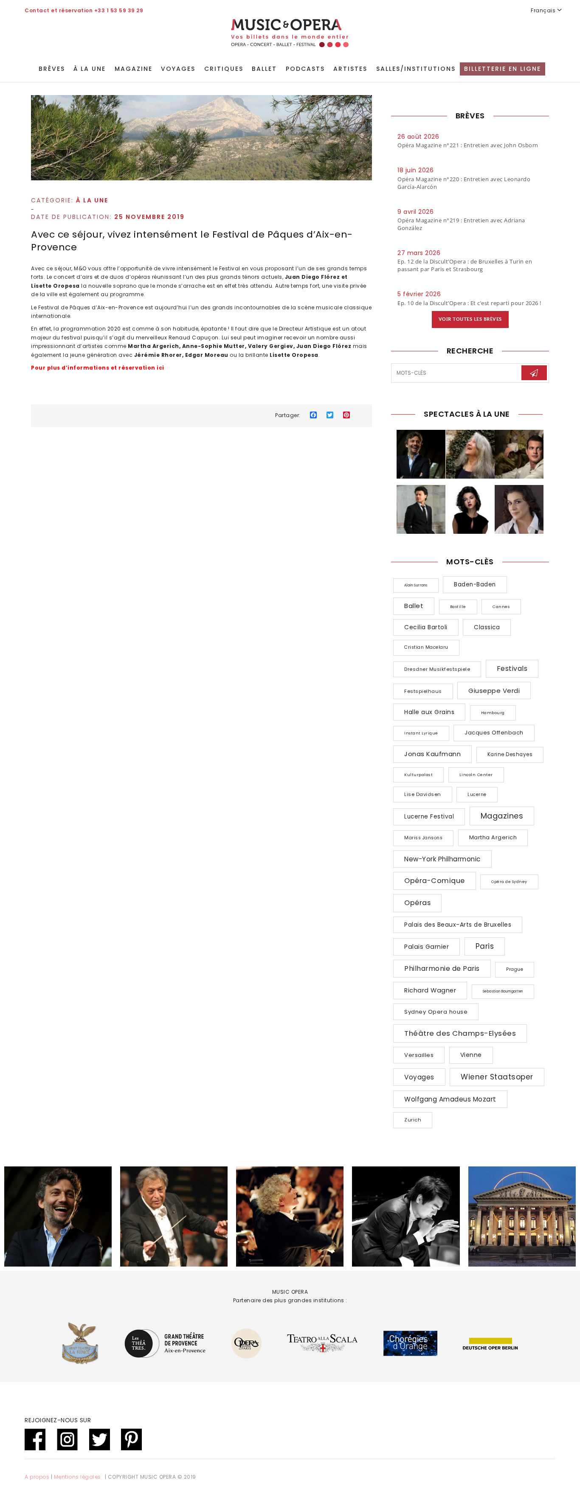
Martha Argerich (493, 837)
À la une (89, 68)
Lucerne (477, 794)
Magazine (133, 68)
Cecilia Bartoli (426, 627)
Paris (485, 946)
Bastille (458, 606)
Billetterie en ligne (502, 68)
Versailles (419, 1055)
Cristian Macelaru (426, 647)
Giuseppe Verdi (494, 690)
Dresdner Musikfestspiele (437, 669)
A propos (37, 1476)
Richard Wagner (430, 990)
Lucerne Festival (429, 817)
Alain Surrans (416, 585)
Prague (514, 969)
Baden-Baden (475, 584)
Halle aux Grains (429, 712)
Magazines (502, 815)
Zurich (412, 1119)
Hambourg (493, 712)
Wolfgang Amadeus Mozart (450, 1099)
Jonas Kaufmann (432, 753)
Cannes (501, 606)
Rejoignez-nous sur (58, 1420)
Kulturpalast (418, 774)
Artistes (350, 68)
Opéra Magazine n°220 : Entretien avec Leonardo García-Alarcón (463, 183)
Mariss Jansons (423, 838)
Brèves (52, 68)
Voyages (178, 68)
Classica (487, 627)
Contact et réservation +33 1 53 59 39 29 (84, 10)
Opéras (417, 903)
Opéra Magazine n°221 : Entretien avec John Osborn (467, 145)
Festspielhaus (423, 691)
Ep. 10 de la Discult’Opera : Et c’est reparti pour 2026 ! (469, 303)
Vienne (471, 1055)
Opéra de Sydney (509, 881)
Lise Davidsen (422, 794)
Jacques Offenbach (494, 732)
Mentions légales (77, 1476)
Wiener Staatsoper (497, 1077)
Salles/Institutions (416, 68)
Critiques (223, 68)
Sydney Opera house (435, 1012)
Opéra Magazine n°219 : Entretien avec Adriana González (461, 224)
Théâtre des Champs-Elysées (460, 1033)
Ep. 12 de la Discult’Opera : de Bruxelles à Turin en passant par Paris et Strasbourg (464, 265)
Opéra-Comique (434, 881)
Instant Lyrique (421, 733)
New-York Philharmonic (442, 859)
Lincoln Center (476, 774)
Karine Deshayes (510, 754)
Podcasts (305, 68)
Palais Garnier (426, 946)
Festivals (512, 668)
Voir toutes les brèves (470, 319)
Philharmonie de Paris (442, 968)
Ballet (264, 68)
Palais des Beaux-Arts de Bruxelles (457, 924)
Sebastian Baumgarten (503, 991)
